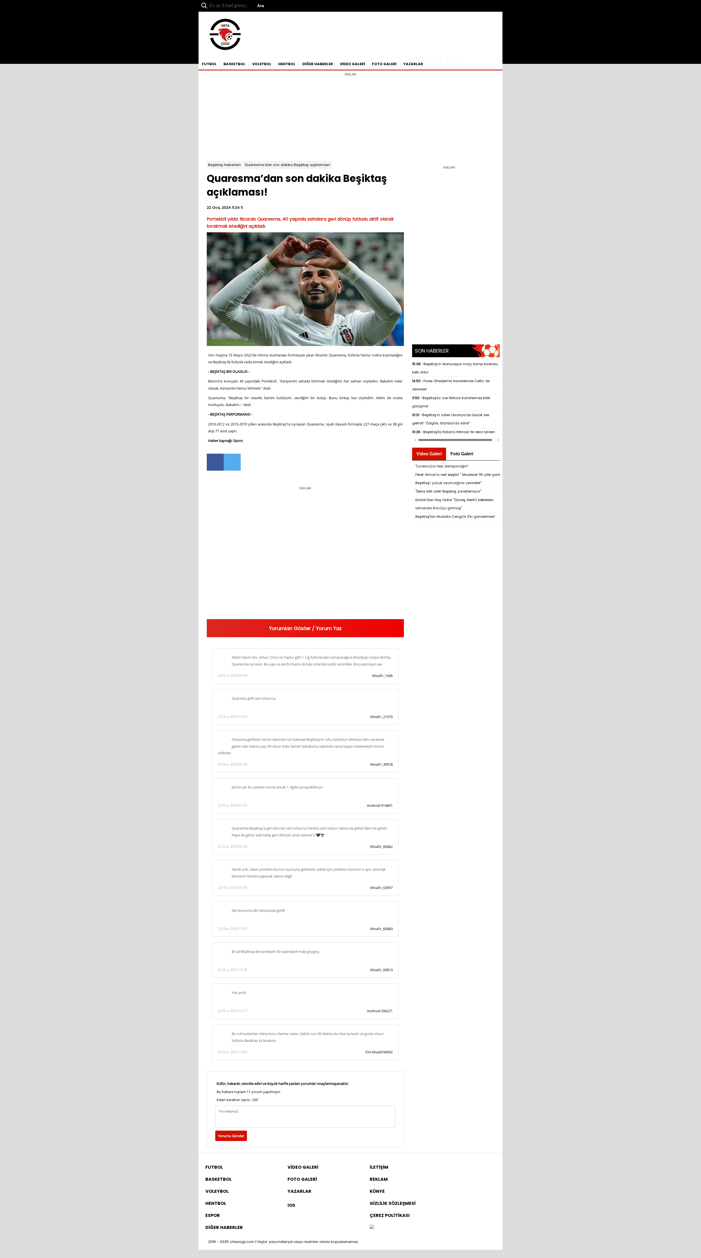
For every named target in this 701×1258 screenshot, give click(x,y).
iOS (291, 1205)
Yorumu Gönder (231, 1135)
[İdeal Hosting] (372, 1227)
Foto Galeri (461, 453)
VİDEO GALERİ (352, 64)
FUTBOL (209, 64)
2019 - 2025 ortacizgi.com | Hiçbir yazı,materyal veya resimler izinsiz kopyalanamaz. (283, 1241)
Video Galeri (429, 453)
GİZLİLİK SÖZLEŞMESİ (393, 1203)
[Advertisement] (350, 117)
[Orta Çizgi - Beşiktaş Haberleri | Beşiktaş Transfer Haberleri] (222, 50)
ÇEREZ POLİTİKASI (390, 1215)
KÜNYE (377, 1191)
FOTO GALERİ (384, 64)
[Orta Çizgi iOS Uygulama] (457, 62)
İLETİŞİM (379, 1167)
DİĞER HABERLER (317, 64)
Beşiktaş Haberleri (224, 164)
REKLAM (379, 1179)
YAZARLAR (413, 64)
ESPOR (212, 1215)
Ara (260, 5)
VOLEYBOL (261, 64)
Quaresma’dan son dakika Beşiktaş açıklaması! (287, 164)
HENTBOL (286, 64)
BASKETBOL (234, 64)
